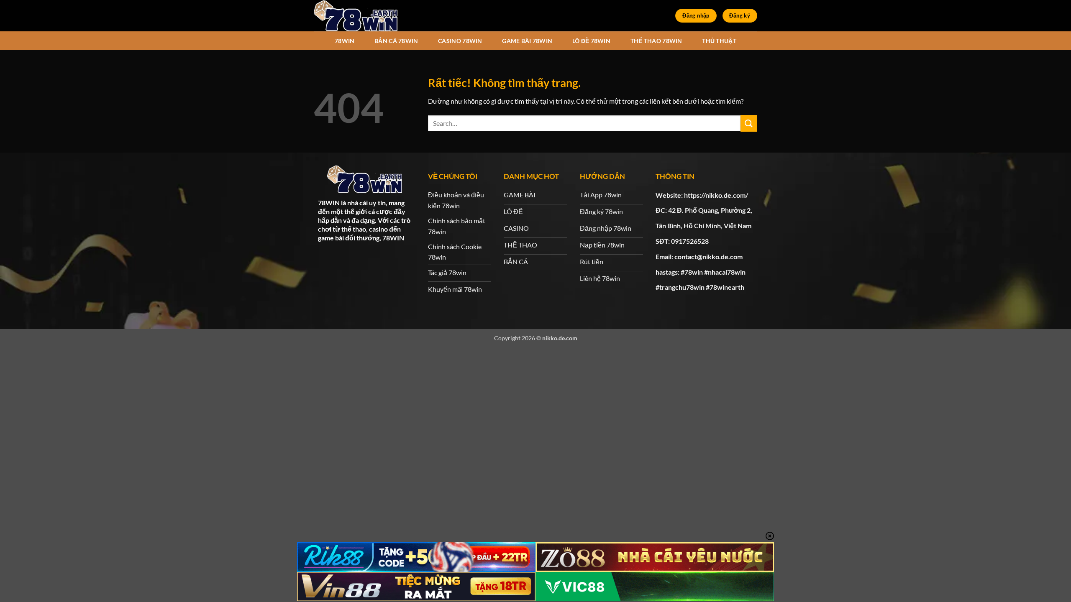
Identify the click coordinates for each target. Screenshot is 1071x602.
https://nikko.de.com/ (716, 195)
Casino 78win (460, 40)
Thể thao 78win (656, 40)
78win (344, 40)
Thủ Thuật (719, 40)
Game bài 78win (527, 40)
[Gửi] (748, 123)
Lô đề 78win (591, 40)
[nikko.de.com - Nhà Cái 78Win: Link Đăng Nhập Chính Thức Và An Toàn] (355, 15)
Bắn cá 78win (396, 40)
